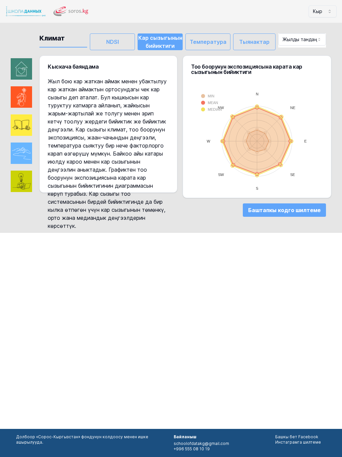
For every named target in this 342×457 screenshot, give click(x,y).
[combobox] (323, 11)
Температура (208, 41)
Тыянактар (254, 41)
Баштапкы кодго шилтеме (284, 210)
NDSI (112, 41)
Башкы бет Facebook (296, 436)
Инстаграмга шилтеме (298, 442)
